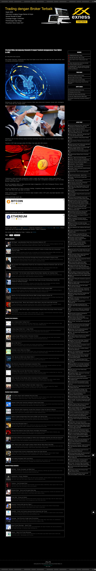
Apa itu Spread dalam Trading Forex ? (21, 321)
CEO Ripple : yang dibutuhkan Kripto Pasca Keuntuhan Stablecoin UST (29, 242)
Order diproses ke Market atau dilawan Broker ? (23, 356)
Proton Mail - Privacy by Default (19, 497)
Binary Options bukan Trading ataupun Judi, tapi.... (78, 60)
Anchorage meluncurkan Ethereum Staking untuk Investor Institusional (79, 457)
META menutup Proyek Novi (75, 443)
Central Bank (17, 235)
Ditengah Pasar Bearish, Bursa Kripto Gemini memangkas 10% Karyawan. (29, 430)
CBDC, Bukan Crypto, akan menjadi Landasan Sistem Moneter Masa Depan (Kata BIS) (32, 444)
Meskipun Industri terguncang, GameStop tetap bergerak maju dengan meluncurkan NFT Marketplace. (78, 294)
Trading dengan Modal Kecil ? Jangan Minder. (23, 328)
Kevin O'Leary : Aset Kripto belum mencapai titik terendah (78, 322)
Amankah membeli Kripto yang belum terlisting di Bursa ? (78, 99)
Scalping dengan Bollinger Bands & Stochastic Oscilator (25, 335)
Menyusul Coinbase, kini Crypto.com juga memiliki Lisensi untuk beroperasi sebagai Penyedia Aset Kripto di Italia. (79, 224)
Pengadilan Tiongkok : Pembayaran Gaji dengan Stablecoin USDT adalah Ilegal (78, 373)
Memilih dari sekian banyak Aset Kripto (77, 94)
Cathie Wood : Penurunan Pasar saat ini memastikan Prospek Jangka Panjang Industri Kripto (79, 422)
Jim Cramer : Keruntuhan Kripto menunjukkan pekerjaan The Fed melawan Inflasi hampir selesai (78, 464)
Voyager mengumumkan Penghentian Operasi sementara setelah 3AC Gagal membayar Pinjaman (79, 430)
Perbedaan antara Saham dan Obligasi (21, 349)
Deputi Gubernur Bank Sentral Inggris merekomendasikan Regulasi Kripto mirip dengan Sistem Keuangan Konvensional (78, 318)
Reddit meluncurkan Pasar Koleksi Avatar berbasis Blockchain (77, 370)
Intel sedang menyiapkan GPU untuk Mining (22, 458)
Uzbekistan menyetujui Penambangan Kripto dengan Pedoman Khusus (78, 470)
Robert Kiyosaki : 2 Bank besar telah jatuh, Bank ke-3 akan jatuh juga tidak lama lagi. (78, 135)
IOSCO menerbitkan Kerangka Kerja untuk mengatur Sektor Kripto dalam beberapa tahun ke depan (78, 305)
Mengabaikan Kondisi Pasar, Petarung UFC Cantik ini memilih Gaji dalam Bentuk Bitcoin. (77, 212)
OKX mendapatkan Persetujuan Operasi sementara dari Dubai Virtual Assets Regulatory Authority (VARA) (78, 219)
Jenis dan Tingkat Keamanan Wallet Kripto (78, 96)
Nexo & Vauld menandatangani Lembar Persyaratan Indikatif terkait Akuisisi (77, 393)
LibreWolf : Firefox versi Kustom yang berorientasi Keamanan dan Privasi (29, 511)
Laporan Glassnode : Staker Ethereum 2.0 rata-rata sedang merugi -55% (78, 387)
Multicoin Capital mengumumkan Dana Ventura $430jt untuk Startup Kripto (29, 416)
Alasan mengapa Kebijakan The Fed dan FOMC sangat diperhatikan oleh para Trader (78, 148)
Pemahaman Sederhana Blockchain (76, 89)
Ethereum (26, 227)
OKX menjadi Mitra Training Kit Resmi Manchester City (76, 302)
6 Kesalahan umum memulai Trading (77, 79)
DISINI (34, 232)
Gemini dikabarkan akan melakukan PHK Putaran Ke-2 (79, 228)
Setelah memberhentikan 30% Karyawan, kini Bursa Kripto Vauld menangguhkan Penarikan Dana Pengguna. (79, 418)
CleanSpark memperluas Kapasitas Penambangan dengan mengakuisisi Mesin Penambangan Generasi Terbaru (77, 238)
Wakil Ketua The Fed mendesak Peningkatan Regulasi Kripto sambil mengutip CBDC (32, 288)
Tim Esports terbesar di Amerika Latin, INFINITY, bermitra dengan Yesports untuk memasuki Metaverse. (78, 337)
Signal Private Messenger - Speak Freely (21, 525)
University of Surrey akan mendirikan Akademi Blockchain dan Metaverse (78, 349)
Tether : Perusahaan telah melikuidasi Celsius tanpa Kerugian (78, 333)
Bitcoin (19, 227)
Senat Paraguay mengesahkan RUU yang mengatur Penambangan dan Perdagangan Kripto (78, 235)
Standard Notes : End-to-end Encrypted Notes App (24, 490)
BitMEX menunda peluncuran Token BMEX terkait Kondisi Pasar (79, 276)
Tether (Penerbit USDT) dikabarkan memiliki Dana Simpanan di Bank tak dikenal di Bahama (34, 409)
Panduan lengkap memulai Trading (77, 75)
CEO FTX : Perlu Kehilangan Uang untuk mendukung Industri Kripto (77, 209)
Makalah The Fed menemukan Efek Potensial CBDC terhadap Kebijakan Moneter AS (32, 295)
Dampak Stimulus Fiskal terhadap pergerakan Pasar (78, 151)
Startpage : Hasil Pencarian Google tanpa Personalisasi (25, 518)
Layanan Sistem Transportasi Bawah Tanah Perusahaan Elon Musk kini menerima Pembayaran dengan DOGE (79, 360)
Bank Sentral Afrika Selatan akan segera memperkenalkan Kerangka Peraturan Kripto (77, 263)
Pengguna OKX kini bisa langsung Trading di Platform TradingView (78, 216)
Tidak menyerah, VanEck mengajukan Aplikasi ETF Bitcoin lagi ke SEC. (78, 437)
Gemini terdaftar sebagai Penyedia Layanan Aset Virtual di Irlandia (79, 194)
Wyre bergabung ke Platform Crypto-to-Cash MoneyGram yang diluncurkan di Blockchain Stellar (78, 397)
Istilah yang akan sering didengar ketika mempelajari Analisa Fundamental (29, 377)
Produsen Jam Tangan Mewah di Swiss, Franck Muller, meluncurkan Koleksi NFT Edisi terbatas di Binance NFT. (78, 187)
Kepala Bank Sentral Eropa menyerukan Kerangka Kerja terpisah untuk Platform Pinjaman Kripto (35, 257)
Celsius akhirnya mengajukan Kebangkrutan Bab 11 (79, 247)
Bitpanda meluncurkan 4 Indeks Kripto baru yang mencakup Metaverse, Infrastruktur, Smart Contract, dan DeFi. (79, 251)
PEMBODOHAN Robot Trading (76, 55)
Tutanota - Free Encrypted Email (19, 483)
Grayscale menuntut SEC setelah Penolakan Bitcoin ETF (78, 467)
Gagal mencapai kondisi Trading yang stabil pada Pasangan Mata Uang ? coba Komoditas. (79, 145)
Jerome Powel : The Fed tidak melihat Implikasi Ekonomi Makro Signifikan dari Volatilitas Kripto (35, 273)
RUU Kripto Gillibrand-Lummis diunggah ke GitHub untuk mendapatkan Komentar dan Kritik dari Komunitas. (37, 437)
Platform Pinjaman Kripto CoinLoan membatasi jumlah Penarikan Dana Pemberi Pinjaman (78, 405)
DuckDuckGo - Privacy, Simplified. (20, 476)
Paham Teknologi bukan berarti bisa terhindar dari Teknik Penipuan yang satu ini (78, 64)
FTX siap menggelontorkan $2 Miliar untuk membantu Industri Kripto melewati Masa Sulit (77, 390)
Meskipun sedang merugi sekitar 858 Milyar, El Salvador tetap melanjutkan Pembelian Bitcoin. (78, 440)
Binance (44, 227)
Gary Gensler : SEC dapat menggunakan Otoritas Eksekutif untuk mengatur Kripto (79, 259)
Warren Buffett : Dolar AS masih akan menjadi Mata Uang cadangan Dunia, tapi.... (78, 131)
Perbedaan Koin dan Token (75, 92)
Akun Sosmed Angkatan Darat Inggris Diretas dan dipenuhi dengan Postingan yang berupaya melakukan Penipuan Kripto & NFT (79, 408)
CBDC (11, 235)
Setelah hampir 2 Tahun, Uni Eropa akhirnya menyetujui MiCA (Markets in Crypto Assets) (78, 460)
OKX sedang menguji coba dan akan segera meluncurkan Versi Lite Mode (78, 286)
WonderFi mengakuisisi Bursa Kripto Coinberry (79, 411)
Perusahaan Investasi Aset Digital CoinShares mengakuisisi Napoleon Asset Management (78, 415)
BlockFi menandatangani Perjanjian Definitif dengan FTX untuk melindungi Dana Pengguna (78, 434)
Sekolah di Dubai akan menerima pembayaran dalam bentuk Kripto (28, 402)
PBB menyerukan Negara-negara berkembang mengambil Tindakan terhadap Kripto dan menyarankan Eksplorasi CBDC (78, 255)
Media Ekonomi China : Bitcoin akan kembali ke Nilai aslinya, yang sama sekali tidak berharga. (35, 302)
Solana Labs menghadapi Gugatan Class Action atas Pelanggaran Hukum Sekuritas (78, 352)
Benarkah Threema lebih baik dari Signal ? (22, 504)
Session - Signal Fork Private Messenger (21, 532)
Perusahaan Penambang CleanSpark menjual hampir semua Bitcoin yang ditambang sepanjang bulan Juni (78, 383)
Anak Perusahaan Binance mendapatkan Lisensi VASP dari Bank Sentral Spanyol (79, 345)
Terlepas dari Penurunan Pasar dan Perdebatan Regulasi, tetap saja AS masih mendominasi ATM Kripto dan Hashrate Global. (78, 326)
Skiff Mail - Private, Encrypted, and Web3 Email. (23, 469)
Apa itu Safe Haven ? (17, 342)
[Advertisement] (48, 36)
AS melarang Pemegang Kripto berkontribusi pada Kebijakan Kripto (78, 379)
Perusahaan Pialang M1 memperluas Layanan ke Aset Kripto (79, 279)
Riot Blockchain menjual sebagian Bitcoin (77, 376)
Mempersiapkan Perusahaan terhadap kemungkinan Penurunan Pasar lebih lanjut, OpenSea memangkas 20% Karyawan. (77, 243)
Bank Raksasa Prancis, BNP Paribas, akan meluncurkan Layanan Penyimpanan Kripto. (77, 206)
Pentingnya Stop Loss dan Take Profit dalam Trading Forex (26, 370)
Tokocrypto (50, 227)
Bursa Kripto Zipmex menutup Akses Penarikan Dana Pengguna (78, 191)
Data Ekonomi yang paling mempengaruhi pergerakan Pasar (26, 363)
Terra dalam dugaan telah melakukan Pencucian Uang (25, 395)
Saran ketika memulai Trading (76, 77)
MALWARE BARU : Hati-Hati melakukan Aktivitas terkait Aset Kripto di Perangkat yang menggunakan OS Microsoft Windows (79, 67)
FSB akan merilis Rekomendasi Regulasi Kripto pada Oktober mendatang (78, 298)
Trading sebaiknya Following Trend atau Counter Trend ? (79, 141)
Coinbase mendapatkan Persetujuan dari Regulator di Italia (77, 231)
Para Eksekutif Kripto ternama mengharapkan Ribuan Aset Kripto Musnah (29, 451)
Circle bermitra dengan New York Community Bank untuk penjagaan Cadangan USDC (78, 474)
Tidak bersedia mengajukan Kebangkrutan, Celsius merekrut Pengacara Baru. (77, 314)
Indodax (57, 227)
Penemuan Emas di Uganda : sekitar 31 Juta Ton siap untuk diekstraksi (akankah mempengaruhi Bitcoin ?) (79, 446)
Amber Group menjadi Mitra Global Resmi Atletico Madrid (79, 269)
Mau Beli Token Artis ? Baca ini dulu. (77, 57)
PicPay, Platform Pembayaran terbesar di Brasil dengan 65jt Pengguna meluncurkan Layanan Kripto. (79, 273)
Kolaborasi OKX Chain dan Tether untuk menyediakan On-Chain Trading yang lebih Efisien (78, 266)
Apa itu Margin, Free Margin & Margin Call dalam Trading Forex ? (27, 384)
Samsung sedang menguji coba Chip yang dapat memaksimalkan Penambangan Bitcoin (79, 454)
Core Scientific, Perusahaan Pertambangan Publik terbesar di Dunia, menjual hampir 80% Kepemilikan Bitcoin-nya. (79, 400)
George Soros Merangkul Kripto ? (20, 423)
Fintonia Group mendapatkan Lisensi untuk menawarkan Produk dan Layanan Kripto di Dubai (78, 198)
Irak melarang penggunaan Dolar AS (77, 128)
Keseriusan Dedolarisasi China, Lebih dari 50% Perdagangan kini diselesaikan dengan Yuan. (78, 126)
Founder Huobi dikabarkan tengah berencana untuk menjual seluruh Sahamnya (78, 450)
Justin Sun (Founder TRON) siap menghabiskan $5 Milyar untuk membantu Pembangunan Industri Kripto (78, 310)
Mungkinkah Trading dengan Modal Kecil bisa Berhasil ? (78, 82)
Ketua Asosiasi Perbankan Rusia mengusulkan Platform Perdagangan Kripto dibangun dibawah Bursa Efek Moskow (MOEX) (78, 356)
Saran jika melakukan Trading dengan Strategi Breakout (78, 138)
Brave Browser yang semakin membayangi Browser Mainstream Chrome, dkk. (77, 183)
